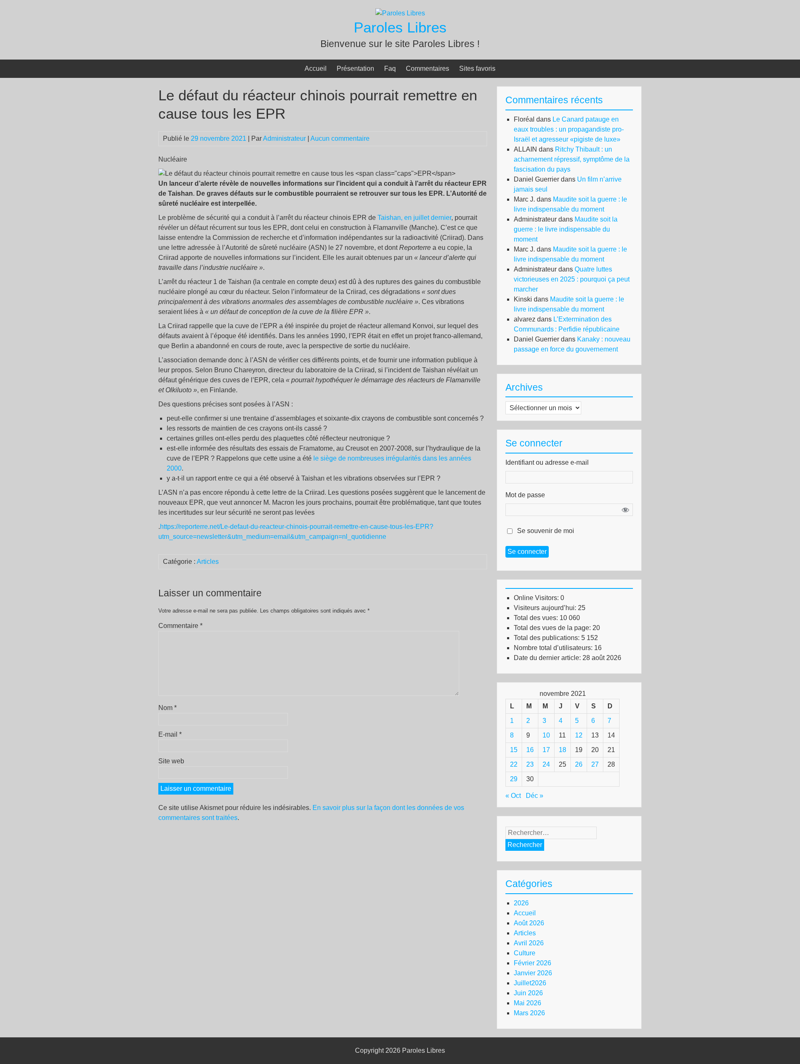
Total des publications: (547, 637)
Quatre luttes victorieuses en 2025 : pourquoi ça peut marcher (572, 279)
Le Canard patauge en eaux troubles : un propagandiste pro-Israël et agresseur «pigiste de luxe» (569, 129)
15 (514, 749)
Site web (171, 761)
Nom (167, 707)
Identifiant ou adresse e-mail (547, 462)
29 (514, 778)
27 (595, 764)
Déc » (534, 795)
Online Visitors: (537, 597)
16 (530, 749)
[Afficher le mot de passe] (625, 509)
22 (514, 764)
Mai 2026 (527, 1003)
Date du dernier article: (548, 657)
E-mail (170, 734)
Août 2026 (529, 923)
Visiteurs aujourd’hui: (546, 607)
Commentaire (180, 625)
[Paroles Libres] (400, 13)
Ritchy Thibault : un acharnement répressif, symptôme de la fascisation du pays (572, 159)
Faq (390, 68)
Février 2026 (532, 963)
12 (578, 735)
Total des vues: (537, 617)
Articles (208, 561)
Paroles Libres (400, 27)
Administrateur (284, 138)
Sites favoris (477, 68)
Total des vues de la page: (553, 627)
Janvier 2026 (533, 973)
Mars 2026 (529, 1013)
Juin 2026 (528, 993)
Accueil (316, 68)
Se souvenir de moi (545, 530)
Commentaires (427, 68)
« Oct (513, 795)
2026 (521, 903)
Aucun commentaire (340, 138)
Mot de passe (525, 494)
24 (546, 764)
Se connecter (527, 551)
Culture (524, 953)
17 (546, 749)
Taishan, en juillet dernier (414, 217)
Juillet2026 (530, 983)
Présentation (355, 68)
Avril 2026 (529, 943)
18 (562, 749)
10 (546, 735)
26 (578, 764)
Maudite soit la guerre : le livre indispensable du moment (566, 229)
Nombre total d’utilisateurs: (554, 647)
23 (530, 764)
